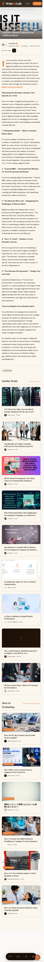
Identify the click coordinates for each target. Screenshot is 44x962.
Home (3, 9)
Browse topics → (35, 381)
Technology (10, 9)
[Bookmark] (26, 956)
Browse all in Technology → (31, 705)
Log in (28, 4)
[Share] (33, 956)
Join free (37, 4)
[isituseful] (4, 44)
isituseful (12, 43)
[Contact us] (37, 957)
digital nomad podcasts (12, 87)
